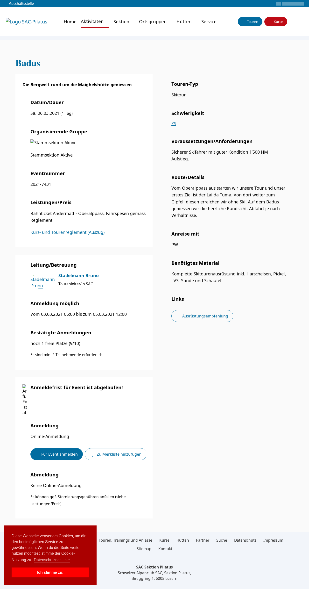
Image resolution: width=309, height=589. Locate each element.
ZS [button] (173, 123)
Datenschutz (245, 540)
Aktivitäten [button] (93, 21)
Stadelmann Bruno (78, 275)
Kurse (278, 21)
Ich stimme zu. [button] (50, 572)
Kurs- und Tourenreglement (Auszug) (67, 232)
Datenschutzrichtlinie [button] (52, 560)
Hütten (182, 540)
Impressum (273, 540)
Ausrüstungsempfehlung (204, 316)
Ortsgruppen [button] (153, 21)
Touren (252, 21)
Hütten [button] (184, 21)
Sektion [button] (122, 21)
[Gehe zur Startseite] (26, 21)
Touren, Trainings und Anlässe (125, 540)
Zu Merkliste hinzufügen (118, 454)
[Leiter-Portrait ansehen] (42, 280)
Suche (221, 540)
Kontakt (165, 548)
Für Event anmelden (59, 454)
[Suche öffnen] (300, 21)
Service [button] (209, 21)
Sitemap (144, 548)
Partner (202, 540)
